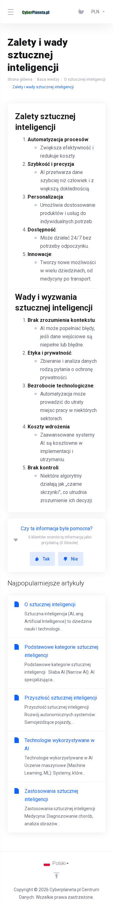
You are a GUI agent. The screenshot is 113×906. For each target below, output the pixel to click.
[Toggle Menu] (9, 11)
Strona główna (20, 79)
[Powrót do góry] (56, 875)
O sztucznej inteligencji (84, 79)
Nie (74, 558)
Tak (46, 558)
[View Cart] (82, 11)
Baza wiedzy (48, 79)
